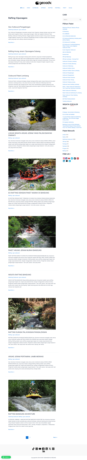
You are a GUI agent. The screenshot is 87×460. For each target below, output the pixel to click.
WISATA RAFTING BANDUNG (19, 275)
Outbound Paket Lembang (18, 76)
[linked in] (43, 451)
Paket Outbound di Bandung (69, 90)
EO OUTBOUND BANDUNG (69, 36)
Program (65, 150)
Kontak (73, 7)
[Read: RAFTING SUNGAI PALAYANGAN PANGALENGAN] (32, 313)
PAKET (66, 7)
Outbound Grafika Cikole (69, 68)
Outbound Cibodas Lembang (69, 61)
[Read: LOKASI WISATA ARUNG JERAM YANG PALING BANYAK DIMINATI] (32, 114)
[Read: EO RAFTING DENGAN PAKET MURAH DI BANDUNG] (32, 174)
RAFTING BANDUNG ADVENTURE (21, 414)
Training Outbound (67, 101)
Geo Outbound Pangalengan (19, 27)
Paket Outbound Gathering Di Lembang (72, 92)
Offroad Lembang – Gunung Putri (71, 59)
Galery (64, 138)
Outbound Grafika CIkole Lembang (71, 70)
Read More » (11, 42)
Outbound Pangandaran (68, 75)
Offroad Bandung (67, 56)
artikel (64, 136)
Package (65, 145)
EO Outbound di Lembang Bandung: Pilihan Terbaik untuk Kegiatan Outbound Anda (71, 46)
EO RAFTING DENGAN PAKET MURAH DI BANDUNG (28, 193)
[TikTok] (33, 448)
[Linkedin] (46, 448)
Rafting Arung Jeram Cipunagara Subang (24, 51)
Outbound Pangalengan (68, 72)
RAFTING (50, 7)
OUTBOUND (33, 7)
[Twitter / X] (50, 448)
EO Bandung (66, 31)
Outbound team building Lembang (71, 84)
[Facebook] (43, 448)
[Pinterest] (53, 448)
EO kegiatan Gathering (68, 124)
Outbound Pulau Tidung (68, 79)
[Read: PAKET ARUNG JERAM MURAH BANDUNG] (32, 231)
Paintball (65, 148)
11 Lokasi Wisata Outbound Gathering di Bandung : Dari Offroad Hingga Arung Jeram (72, 120)
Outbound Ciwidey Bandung (69, 63)
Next (55, 437)
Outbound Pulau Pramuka (69, 77)
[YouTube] (40, 448)
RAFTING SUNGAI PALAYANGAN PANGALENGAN (27, 332)
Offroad (64, 143)
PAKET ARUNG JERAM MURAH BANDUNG (24, 250)
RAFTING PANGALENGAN (69, 99)
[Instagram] (36, 448)
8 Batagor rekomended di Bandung (71, 114)
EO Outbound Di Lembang (69, 42)
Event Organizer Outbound (69, 49)
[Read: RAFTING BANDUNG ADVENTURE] (32, 395)
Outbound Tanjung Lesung (69, 82)
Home (20, 7)
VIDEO (25, 7)
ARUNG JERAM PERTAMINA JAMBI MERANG (26, 357)
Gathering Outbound (13, 29)
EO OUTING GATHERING (68, 116)
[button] (83, 456)
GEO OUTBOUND (67, 52)
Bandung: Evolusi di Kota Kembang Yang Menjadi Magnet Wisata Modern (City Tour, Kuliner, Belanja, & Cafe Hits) (72, 128)
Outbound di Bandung (68, 66)
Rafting (10, 138)
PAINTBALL (59, 7)
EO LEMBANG (66, 33)
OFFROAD (42, 7)
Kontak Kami (66, 54)
